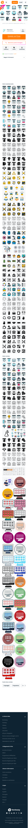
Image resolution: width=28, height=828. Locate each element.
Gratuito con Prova (14, 36)
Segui (23, 31)
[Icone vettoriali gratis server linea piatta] (8, 258)
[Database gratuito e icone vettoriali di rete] (13, 193)
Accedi (20, 2)
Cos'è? (15, 53)
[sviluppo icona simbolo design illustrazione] (6, 442)
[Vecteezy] (2, 2)
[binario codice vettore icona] (8, 511)
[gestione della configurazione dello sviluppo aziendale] (7, 248)
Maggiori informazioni (9, 56)
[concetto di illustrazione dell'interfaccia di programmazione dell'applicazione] (8, 499)
